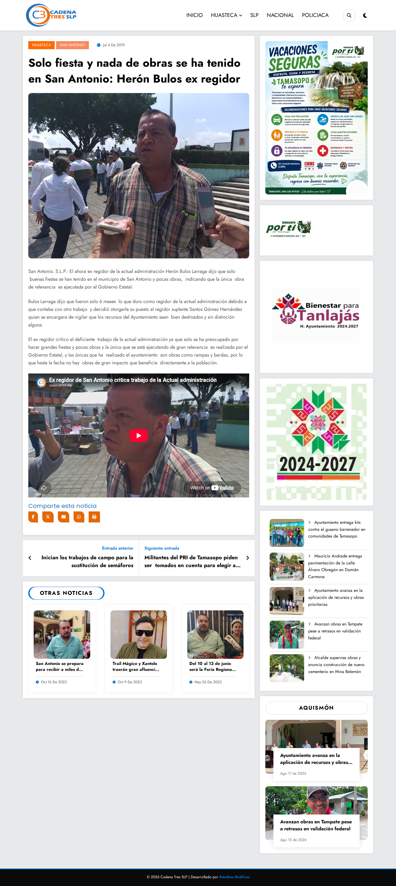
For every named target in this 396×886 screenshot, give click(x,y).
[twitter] (48, 516)
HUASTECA (224, 15)
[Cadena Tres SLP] (66, 15)
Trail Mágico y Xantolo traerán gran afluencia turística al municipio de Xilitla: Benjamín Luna (136, 667)
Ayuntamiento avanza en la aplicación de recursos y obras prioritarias (336, 597)
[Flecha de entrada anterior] (30, 558)
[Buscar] (349, 15)
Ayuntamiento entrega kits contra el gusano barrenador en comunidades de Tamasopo (336, 529)
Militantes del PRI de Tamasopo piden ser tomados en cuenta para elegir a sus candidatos (191, 562)
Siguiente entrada (161, 548)
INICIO (194, 15)
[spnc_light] (365, 16)
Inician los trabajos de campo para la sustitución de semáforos (87, 561)
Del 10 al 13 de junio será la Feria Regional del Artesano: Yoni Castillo (211, 667)
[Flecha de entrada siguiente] (247, 558)
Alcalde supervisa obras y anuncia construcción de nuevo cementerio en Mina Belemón (336, 664)
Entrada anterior (117, 548)
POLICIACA (315, 15)
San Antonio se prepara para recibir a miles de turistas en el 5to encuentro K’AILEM (60, 667)
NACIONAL (280, 15)
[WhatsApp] (79, 516)
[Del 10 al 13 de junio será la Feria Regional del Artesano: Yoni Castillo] (215, 634)
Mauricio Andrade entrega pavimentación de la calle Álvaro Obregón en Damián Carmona (335, 566)
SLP (254, 15)
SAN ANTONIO (72, 45)
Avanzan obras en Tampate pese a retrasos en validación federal (335, 631)
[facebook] (33, 516)
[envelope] (63, 516)
